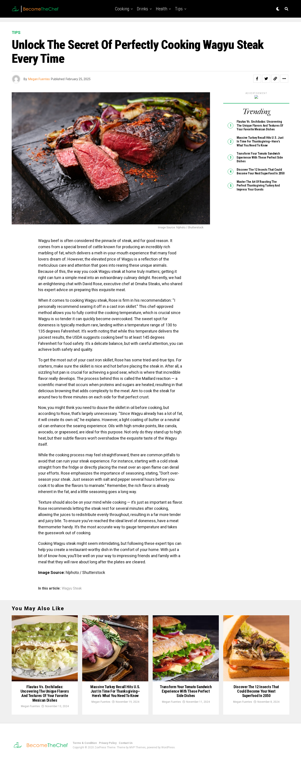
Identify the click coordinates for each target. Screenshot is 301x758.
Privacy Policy (108, 743)
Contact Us (126, 743)
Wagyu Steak (72, 588)
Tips (179, 8)
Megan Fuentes (39, 79)
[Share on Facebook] (257, 79)
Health (161, 8)
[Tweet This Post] (266, 79)
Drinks (142, 8)
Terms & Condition (85, 743)
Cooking (122, 8)
